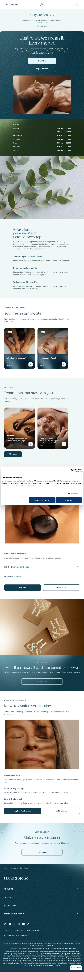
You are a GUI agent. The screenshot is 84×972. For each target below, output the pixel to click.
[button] (42, 553)
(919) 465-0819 (42, 26)
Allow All (68, 500)
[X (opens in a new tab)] (14, 924)
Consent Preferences (32, 930)
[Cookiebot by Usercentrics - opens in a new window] (73, 470)
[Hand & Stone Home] (42, 4)
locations (14, 868)
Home (6, 868)
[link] (19, 348)
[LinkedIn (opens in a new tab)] (19, 924)
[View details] (30, 364)
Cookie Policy (19, 930)
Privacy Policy (8, 930)
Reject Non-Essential (41, 500)
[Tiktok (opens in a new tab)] (28, 924)
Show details (73, 494)
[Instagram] (5, 924)
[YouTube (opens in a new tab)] (23, 924)
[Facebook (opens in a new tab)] (10, 924)
